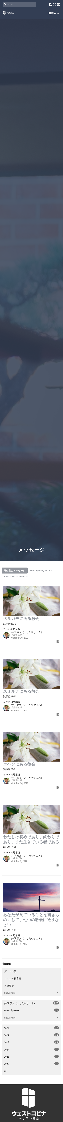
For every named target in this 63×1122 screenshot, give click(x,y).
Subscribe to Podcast (16, 576)
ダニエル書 (10, 971)
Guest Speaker (31, 1010)
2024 (31, 1042)
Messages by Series (41, 570)
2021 (31, 1063)
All (5, 1070)
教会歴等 (9, 985)
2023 (31, 1049)
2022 (31, 1056)
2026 (31, 1028)
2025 (31, 1035)
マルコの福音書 (12, 978)
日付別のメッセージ (15, 570)
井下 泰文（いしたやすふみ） (31, 1003)
